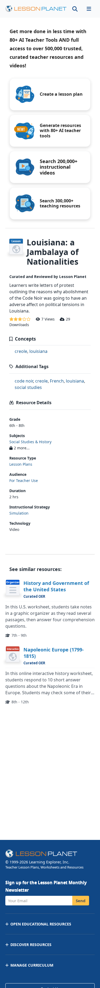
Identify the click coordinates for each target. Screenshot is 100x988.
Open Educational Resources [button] (40, 924)
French (57, 381)
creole (21, 351)
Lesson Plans (20, 464)
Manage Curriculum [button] (31, 965)
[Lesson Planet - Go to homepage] (36, 8)
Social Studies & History (30, 441)
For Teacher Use (23, 480)
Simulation (19, 513)
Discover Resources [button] (30, 944)
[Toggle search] (75, 9)
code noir (24, 381)
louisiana (38, 351)
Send (81, 900)
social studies (28, 387)
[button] (89, 8)
